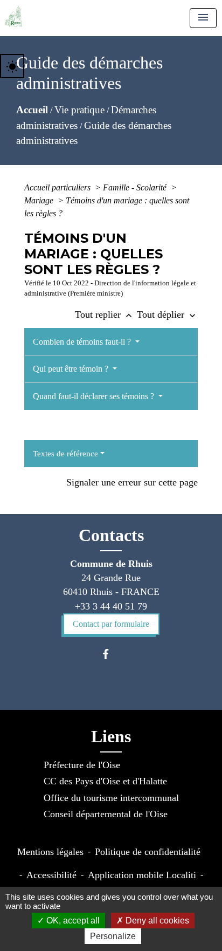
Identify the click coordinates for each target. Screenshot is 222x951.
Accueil (32, 109)
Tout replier (104, 314)
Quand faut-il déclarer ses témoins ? (94, 396)
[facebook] (111, 654)
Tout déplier (167, 314)
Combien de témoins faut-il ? (83, 341)
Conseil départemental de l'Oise (106, 814)
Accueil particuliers (58, 187)
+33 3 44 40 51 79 (111, 606)
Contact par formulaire (111, 623)
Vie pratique (79, 109)
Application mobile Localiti (142, 875)
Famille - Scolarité (136, 187)
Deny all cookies (156, 920)
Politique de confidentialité (147, 851)
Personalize (113, 936)
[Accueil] (13, 16)
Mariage (40, 200)
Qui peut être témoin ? (71, 368)
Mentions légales (50, 851)
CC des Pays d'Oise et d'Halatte (105, 781)
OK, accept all (72, 920)
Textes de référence (65, 453)
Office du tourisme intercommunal (111, 797)
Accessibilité (51, 875)
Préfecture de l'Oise (82, 765)
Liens (111, 736)
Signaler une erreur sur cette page (132, 482)
